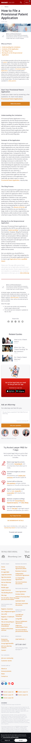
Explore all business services (7, 629)
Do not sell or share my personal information (8, 598)
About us (4, 668)
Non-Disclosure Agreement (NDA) (20, 567)
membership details (9, 527)
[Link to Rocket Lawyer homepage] (8, 3)
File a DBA (4, 619)
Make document (15, 104)
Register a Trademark (7, 617)
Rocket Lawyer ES (23, 692)
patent (5, 62)
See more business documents (21, 583)
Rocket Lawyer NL (23, 695)
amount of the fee (19, 207)
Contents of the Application (10, 49)
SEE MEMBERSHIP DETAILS (15, 520)
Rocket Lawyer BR (8, 698)
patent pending (13, 230)
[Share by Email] (22, 321)
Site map (4, 595)
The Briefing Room (6, 593)
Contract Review (6, 580)
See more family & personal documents (21, 630)
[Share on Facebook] (9, 321)
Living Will (18, 619)
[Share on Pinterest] (19, 321)
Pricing (3, 569)
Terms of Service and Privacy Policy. (11, 737)
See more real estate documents (21, 604)
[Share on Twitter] (12, 321)
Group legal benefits (7, 643)
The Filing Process (7, 51)
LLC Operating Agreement (19, 578)
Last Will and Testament (19, 615)
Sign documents (6, 577)
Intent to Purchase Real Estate (22, 597)
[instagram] (9, 684)
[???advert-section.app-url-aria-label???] (10, 391)
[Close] (29, 737)
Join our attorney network (6, 647)
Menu (27, 2)
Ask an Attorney (24, 273)
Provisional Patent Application (10, 180)
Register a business (7, 609)
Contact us (4, 676)
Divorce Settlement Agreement (21, 622)
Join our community (7, 658)
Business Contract (20, 571)
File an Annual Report (7, 622)
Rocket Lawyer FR (8, 695)
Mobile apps (5, 587)
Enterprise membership (5, 640)
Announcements (6, 671)
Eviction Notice (20, 594)
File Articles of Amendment (5, 625)
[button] (2, 6)
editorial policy (14, 297)
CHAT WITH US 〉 (21, 639)
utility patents (12, 81)
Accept (21, 740)
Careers (3, 650)
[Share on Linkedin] (16, 321)
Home (3, 567)
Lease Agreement (20, 591)
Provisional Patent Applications (12, 99)
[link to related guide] (8, 340)
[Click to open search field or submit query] (21, 2)
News (3, 674)
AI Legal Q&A (5, 572)
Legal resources (6, 590)
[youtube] (12, 684)
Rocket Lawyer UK (8, 692)
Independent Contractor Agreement (22, 574)
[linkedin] (6, 684)
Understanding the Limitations (11, 47)
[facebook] (2, 684)
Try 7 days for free (15, 516)
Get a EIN (4, 614)
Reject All (7, 740)
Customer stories (6, 661)
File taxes (4, 585)
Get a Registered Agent (8, 611)
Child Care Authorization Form (21, 626)
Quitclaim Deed (20, 601)
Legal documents (6, 574)
